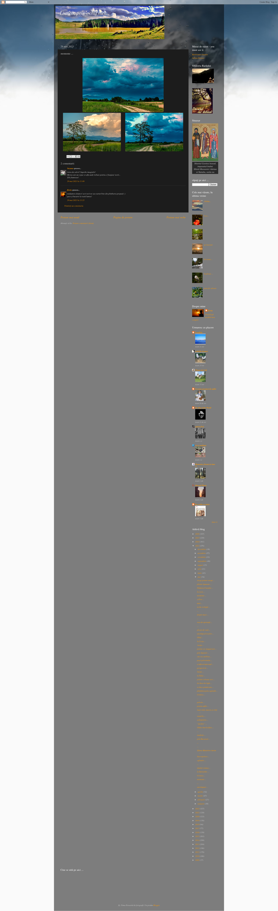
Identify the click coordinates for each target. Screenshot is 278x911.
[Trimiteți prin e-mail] (67, 156)
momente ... (201, 595)
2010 (197, 856)
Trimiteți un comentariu (73, 206)
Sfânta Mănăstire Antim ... (206, 751)
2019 (197, 820)
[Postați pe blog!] (70, 156)
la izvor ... (201, 591)
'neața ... (200, 645)
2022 (197, 808)
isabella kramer (201, 351)
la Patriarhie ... (203, 771)
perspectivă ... (202, 668)
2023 (197, 545)
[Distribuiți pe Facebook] (76, 156)
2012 (197, 848)
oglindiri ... (201, 760)
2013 (197, 844)
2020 (197, 816)
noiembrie (202, 553)
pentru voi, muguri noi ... (207, 649)
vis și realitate (200, 445)
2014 (197, 840)
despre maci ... (202, 614)
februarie (201, 799)
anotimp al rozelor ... (205, 633)
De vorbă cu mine (202, 504)
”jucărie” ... (202, 723)
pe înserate (208, 244)
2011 (197, 852)
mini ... (199, 603)
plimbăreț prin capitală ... (207, 691)
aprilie (200, 791)
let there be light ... (204, 683)
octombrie (202, 557)
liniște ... (200, 671)
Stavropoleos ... (203, 756)
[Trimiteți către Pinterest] (78, 156)
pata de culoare (210, 288)
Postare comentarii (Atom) (83, 223)
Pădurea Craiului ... (205, 588)
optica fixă (199, 426)
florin (69, 189)
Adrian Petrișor (198, 58)
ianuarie (201, 803)
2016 (197, 832)
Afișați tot (214, 522)
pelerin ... (200, 702)
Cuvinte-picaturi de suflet (205, 388)
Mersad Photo (201, 485)
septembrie (202, 561)
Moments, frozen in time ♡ (205, 465)
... (204, 230)
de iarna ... (208, 259)
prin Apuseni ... (203, 652)
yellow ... (200, 599)
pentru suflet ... (203, 706)
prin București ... (203, 739)
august (200, 565)
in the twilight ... (203, 607)
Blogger (156, 905)
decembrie (202, 549)
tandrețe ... (201, 735)
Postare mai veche (176, 217)
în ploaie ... (208, 273)
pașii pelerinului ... (204, 660)
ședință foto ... (202, 720)
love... (206, 215)
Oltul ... (200, 637)
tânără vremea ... (203, 768)
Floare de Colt (201, 370)
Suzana (70, 168)
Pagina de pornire (122, 217)
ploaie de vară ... (203, 630)
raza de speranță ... (204, 622)
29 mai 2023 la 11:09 (75, 181)
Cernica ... (201, 694)
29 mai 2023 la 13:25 (75, 200)
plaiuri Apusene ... (204, 584)
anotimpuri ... (202, 787)
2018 (197, 824)
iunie (200, 573)
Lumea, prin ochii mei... (85, 12)
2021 (197, 812)
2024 (197, 541)
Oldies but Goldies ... (205, 727)
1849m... (207, 201)
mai (199, 577)
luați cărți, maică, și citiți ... (207, 711)
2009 (197, 860)
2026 (197, 534)
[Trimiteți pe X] (73, 156)
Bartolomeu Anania (200, 54)
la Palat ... (201, 675)
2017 (197, 828)
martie (200, 795)
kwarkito (198, 332)
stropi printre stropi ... (205, 580)
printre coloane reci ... (206, 679)
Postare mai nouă (70, 217)
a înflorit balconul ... (205, 664)
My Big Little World (203, 407)
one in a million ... (204, 656)
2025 (197, 537)
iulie (200, 569)
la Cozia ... (201, 641)
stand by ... (201, 716)
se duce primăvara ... (205, 687)
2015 (197, 836)
